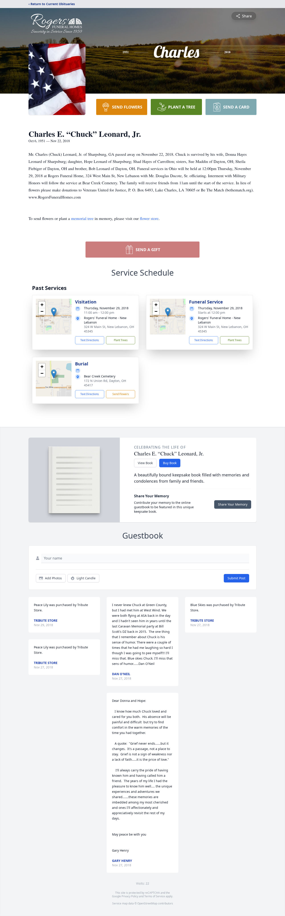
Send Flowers (120, 394)
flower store (149, 218)
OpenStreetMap (147, 903)
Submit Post (236, 578)
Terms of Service (154, 896)
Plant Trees (121, 340)
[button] (54, 312)
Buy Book (170, 463)
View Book (145, 463)
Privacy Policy (130, 896)
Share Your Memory (232, 504)
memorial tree (82, 218)
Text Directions (89, 340)
